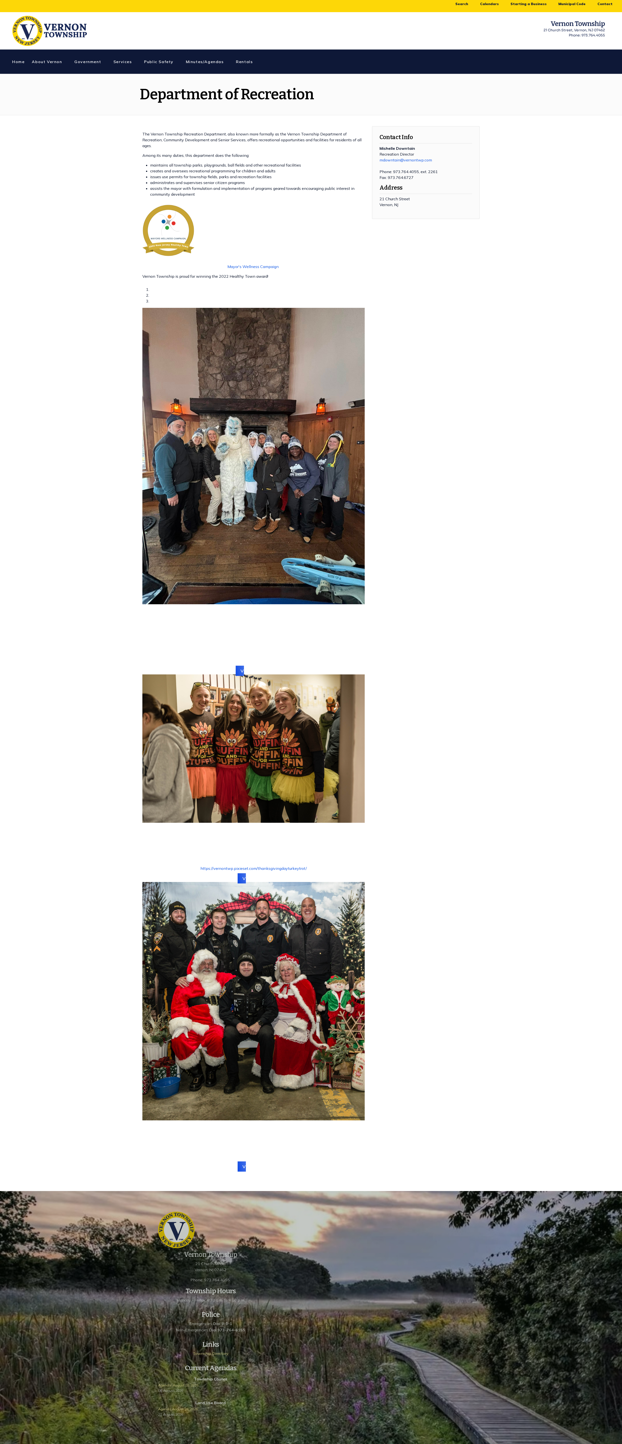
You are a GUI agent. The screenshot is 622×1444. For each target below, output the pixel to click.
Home (18, 61)
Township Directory (210, 1353)
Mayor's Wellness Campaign (253, 266)
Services (122, 61)
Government (87, 61)
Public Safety (158, 61)
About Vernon (47, 61)
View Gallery (254, 670)
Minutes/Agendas (205, 61)
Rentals (244, 61)
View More (253, 878)
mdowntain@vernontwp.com (406, 160)
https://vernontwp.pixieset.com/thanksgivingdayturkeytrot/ (253, 868)
